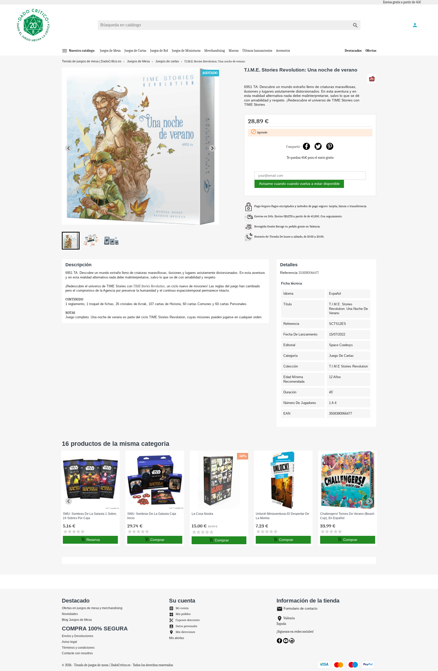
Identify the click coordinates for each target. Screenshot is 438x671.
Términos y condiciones (78, 647)
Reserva (90, 539)
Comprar (155, 539)
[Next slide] (212, 148)
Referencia (289, 273)
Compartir (306, 146)
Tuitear (318, 146)
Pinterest (329, 146)
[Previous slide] (68, 148)
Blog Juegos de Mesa (77, 620)
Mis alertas (176, 638)
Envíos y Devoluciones (77, 636)
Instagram (292, 640)
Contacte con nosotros (77, 653)
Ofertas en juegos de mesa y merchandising (92, 608)
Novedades (70, 614)
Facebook (279, 640)
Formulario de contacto (297, 608)
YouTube (285, 640)
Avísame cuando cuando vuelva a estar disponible (299, 184)
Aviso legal (69, 642)
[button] (71, 241)
